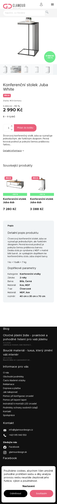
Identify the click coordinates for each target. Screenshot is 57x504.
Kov (22, 285)
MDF (27, 285)
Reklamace (8, 384)
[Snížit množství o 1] (11, 129)
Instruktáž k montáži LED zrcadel (20, 404)
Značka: (12, 101)
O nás (6, 373)
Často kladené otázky (14, 380)
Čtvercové (25, 289)
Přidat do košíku (25, 128)
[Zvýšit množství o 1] (11, 126)
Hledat (49, 15)
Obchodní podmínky (13, 377)
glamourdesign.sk (18, 452)
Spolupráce (9, 415)
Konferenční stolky (30, 274)
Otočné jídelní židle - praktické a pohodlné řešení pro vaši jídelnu (25, 337)
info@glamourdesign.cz (21, 430)
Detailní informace (12, 151)
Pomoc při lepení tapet (15, 400)
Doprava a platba (12, 388)
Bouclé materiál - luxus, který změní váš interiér (27, 352)
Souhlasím (41, 493)
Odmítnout (15, 493)
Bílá (22, 281)
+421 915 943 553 (17, 435)
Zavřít (22, 161)
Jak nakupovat (10, 392)
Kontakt (7, 412)
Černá (28, 281)
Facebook (14, 447)
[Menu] (52, 4)
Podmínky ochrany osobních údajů (20, 408)
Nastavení (28, 486)
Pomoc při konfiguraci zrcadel (18, 396)
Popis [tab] (11, 226)
